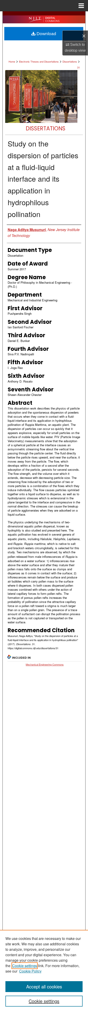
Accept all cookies (44, 986)
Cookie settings (24, 965)
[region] (44, 971)
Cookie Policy (30, 971)
